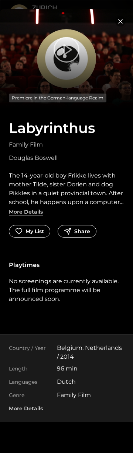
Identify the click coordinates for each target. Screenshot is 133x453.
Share (82, 231)
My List (34, 231)
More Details (26, 211)
